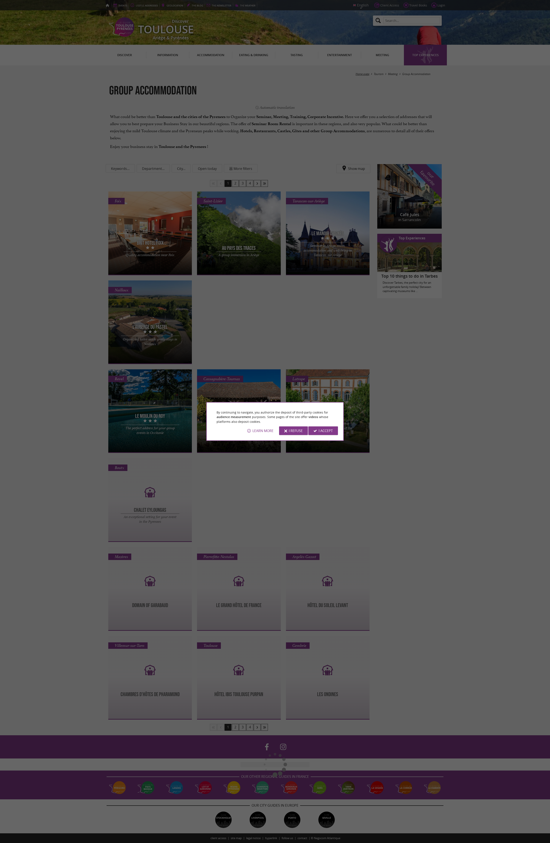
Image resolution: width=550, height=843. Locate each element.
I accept (326, 430)
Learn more (262, 430)
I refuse (296, 430)
